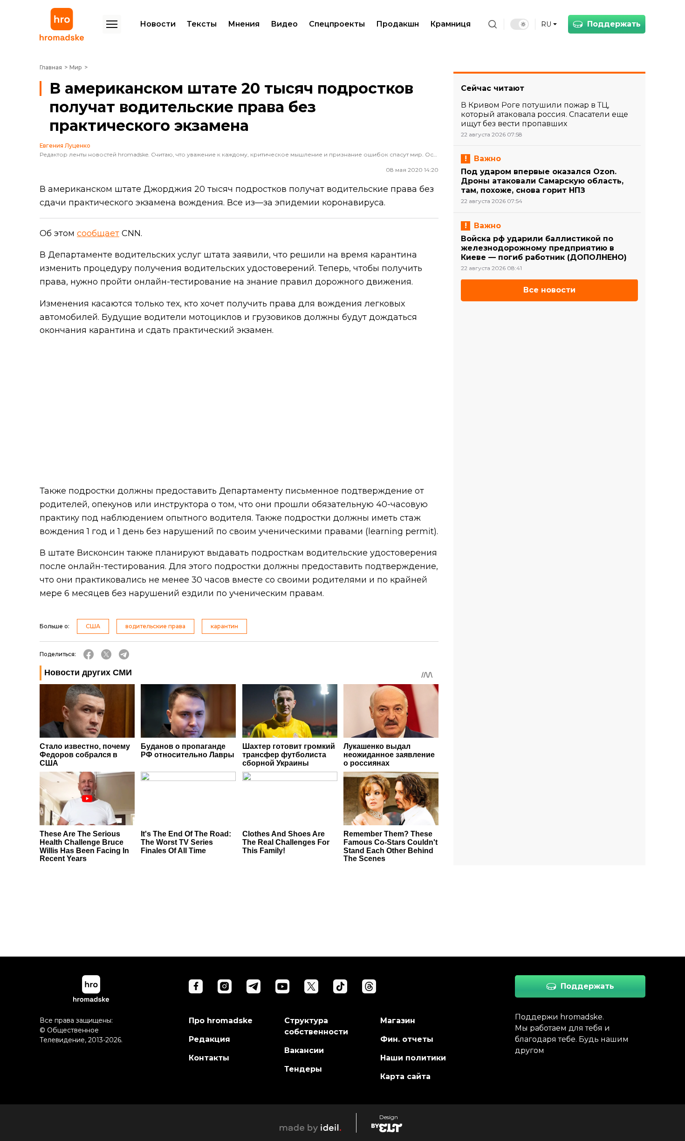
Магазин (397, 1020)
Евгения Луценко (65, 146)
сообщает (98, 233)
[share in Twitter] (106, 654)
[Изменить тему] (519, 24)
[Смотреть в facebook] (196, 986)
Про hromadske (221, 1020)
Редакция (209, 1039)
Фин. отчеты (406, 1039)
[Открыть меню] (112, 24)
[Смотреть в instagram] (225, 986)
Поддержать (614, 24)
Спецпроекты (337, 24)
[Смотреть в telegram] (253, 986)
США (93, 626)
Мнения (244, 24)
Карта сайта (405, 1076)
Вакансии (304, 1050)
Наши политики (413, 1057)
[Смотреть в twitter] (311, 986)
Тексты (202, 24)
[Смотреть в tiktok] (340, 986)
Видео (284, 24)
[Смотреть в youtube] (282, 986)
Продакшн (397, 24)
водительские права (155, 626)
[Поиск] (492, 24)
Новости (158, 24)
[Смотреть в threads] (369, 986)
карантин (224, 626)
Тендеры (303, 1069)
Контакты (209, 1057)
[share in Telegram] (124, 654)
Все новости (549, 290)
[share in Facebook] (88, 654)
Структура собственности (316, 1026)
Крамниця (450, 24)
